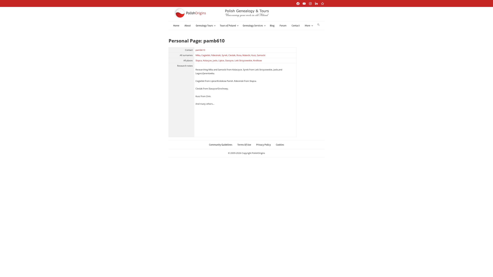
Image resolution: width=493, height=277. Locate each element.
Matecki (246, 55)
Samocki (261, 55)
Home (176, 25)
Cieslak (231, 55)
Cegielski (205, 55)
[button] (318, 24)
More (307, 25)
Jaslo (215, 60)
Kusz (253, 55)
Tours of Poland (228, 25)
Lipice (221, 60)
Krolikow (257, 60)
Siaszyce (229, 60)
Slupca (199, 60)
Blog (272, 25)
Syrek (224, 55)
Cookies (280, 144)
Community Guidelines (220, 144)
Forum (283, 25)
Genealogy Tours (204, 25)
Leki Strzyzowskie (243, 60)
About (187, 25)
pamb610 (200, 49)
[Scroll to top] (488, 272)
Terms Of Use (244, 144)
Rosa (238, 55)
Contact (296, 25)
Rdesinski (216, 55)
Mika (198, 55)
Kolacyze (207, 60)
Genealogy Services (253, 25)
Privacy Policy (263, 144)
